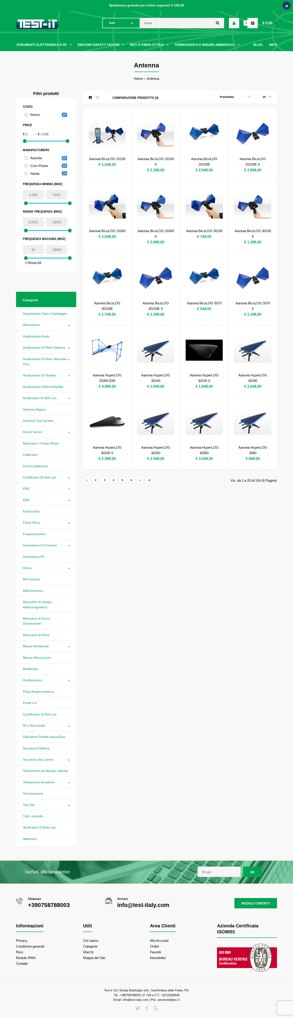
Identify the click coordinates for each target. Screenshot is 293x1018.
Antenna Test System (38, 421)
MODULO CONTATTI (255, 903)
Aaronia (36, 158)
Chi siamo (90, 941)
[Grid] (90, 97)
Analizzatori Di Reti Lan (40, 398)
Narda (34, 173)
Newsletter (158, 958)
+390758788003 (49, 905)
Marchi (88, 952)
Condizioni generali (30, 946)
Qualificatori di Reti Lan (40, 714)
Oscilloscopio (32, 680)
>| (149, 480)
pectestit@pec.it (169, 999)
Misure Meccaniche (37, 657)
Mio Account (159, 941)
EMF (26, 500)
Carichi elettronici (35, 466)
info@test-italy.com (143, 905)
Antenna (152, 79)
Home (138, 79)
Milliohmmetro (33, 590)
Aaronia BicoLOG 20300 (107, 231)
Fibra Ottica (31, 522)
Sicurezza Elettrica (36, 748)
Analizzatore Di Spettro (39, 375)
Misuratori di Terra (36, 635)
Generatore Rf (33, 557)
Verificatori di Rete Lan (39, 827)
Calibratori (30, 454)
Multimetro (30, 669)
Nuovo (35, 115)
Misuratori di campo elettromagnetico (37, 604)
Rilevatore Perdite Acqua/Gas (44, 737)
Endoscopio (31, 511)
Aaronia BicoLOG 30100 (204, 231)
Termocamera (33, 793)
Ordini (154, 946)
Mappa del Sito (94, 958)
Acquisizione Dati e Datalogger (45, 313)
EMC (26, 488)
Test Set (29, 805)
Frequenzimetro (34, 534)
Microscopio (31, 579)
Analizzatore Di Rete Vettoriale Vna (45, 361)
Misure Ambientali (36, 646)
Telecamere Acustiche (38, 782)
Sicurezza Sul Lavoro (38, 759)
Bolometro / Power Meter (41, 443)
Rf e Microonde (34, 725)
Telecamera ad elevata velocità (45, 771)
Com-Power (39, 166)
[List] (97, 97)
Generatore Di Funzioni (40, 545)
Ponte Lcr (30, 703)
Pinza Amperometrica (38, 691)
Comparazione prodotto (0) (135, 98)
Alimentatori (31, 325)
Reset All (34, 263)
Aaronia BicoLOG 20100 (107, 159)
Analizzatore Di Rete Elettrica (44, 347)
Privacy (21, 941)
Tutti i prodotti (33, 816)
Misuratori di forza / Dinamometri (37, 621)
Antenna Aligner (34, 409)
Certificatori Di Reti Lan (39, 477)
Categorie (90, 946)
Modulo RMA (26, 958)
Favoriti (155, 952)
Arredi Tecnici (32, 432)
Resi (19, 952)
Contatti (21, 963)
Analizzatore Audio (36, 336)
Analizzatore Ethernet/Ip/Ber (43, 387)
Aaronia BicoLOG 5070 (204, 303)
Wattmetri (30, 839)
